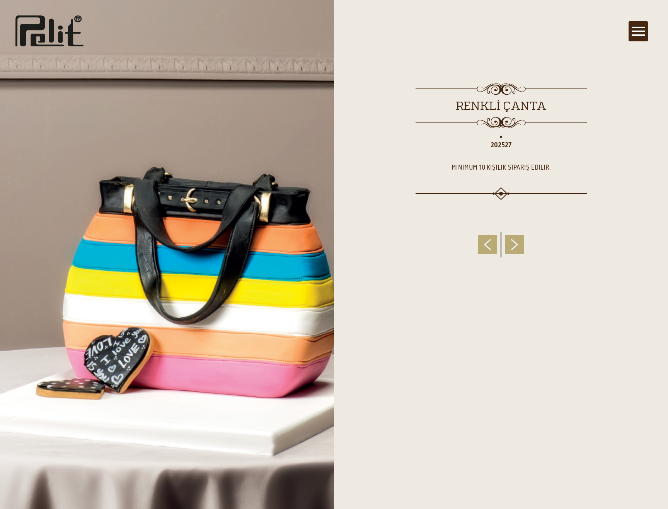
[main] (334, 254)
